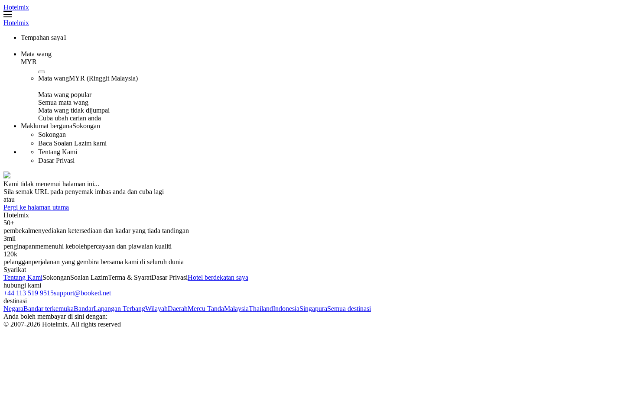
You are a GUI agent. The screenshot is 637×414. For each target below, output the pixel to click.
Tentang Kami (22, 277)
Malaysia (236, 308)
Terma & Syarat (129, 277)
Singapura (313, 308)
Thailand (261, 308)
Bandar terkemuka (48, 308)
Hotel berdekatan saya (218, 277)
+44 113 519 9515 (28, 293)
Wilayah (156, 308)
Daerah (178, 308)
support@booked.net (82, 293)
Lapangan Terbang (119, 308)
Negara (13, 308)
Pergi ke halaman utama (36, 207)
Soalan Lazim (89, 277)
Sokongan (56, 277)
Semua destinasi (349, 308)
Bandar (84, 308)
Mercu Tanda (206, 308)
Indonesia (286, 308)
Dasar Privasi (169, 277)
